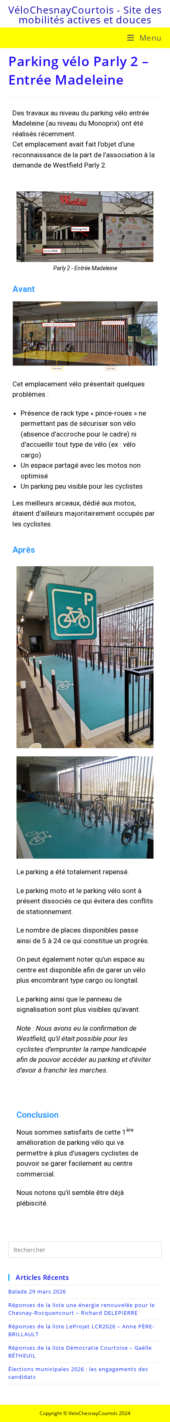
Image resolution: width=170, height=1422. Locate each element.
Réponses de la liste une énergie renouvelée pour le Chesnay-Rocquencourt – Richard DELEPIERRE (81, 1309)
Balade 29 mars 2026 (37, 1291)
